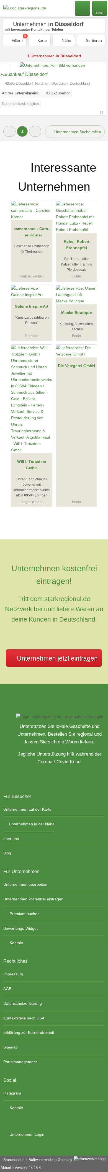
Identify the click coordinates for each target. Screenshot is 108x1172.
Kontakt (16, 943)
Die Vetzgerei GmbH (76, 366)
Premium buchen (24, 913)
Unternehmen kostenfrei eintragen (33, 899)
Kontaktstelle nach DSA (23, 1018)
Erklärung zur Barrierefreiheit (28, 1032)
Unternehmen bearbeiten (25, 884)
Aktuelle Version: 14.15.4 (21, 1168)
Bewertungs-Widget (20, 928)
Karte (41, 40)
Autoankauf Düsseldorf (24, 74)
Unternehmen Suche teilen (77, 132)
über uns (11, 838)
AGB (7, 988)
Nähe (66, 40)
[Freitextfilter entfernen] (83, 8)
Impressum (13, 974)
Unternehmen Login (26, 1134)
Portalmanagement (20, 1062)
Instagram (12, 1093)
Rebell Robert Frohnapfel (76, 244)
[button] (9, 131)
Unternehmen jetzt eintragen (57, 658)
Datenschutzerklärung (22, 1003)
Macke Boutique (76, 312)
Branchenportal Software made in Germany (36, 1160)
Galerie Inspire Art (31, 306)
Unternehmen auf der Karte (27, 809)
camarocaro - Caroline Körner (32, 231)
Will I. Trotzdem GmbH (31, 464)
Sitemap (10, 1047)
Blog (7, 853)
